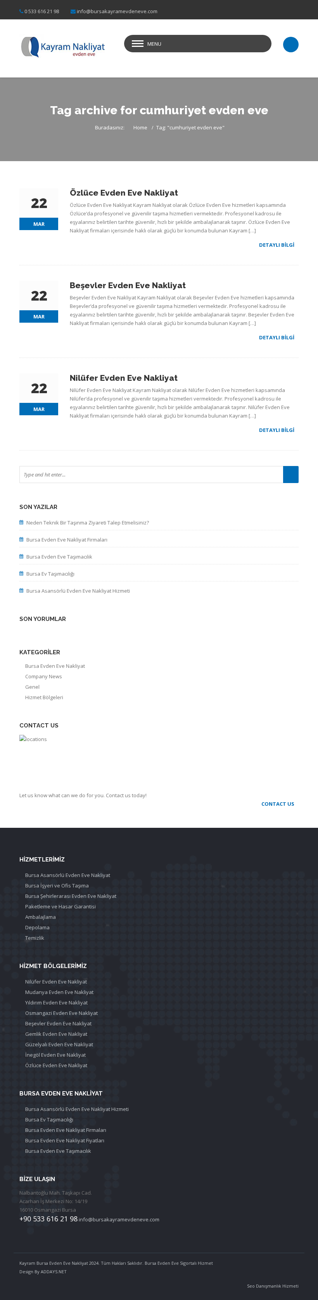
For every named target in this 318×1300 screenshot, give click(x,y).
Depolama (37, 927)
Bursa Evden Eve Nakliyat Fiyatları (64, 1140)
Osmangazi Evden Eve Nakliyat (61, 1012)
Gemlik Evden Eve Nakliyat (56, 1033)
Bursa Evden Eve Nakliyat (55, 665)
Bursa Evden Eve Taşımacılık (59, 556)
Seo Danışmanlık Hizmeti (273, 1286)
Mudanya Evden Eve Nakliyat (59, 992)
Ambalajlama (40, 916)
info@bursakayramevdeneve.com (117, 11)
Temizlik (34, 937)
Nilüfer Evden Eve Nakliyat (56, 981)
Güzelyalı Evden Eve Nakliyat (59, 1044)
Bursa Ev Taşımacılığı (50, 573)
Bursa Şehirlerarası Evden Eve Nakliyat (70, 895)
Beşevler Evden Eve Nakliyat (58, 1023)
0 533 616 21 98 (41, 11)
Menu (154, 43)
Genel (32, 686)
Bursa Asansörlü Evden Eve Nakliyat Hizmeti (78, 590)
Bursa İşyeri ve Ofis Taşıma (57, 885)
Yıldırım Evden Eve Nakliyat (56, 1002)
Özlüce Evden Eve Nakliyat (56, 1065)
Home (140, 127)
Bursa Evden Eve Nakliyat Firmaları (66, 539)
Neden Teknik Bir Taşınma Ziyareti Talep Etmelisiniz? (87, 522)
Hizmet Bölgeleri (44, 697)
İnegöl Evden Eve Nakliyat (55, 1054)
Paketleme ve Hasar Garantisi (60, 906)
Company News (43, 676)
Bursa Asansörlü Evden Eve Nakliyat (67, 875)
